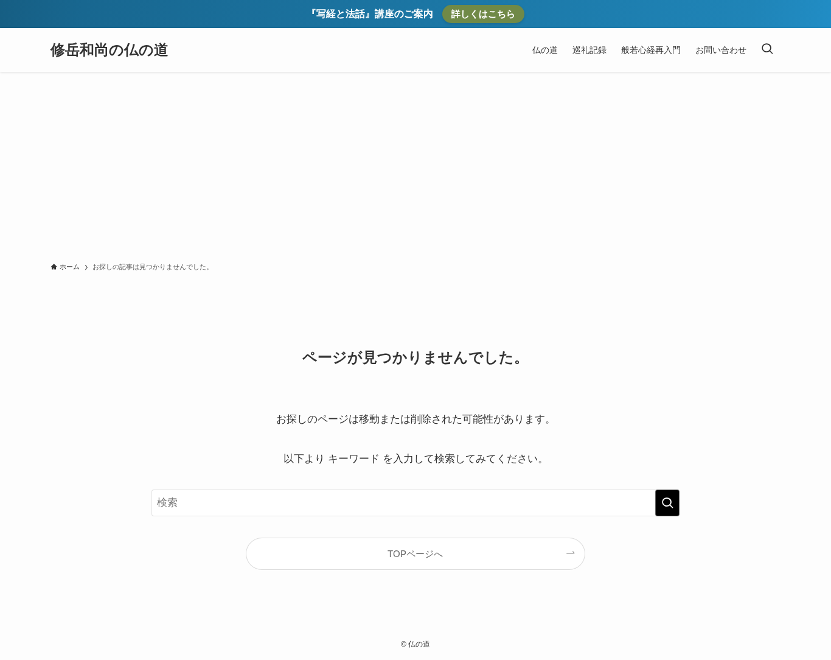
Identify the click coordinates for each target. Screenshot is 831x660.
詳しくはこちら (483, 14)
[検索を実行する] (667, 503)
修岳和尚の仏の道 (109, 50)
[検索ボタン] (767, 50)
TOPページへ (415, 554)
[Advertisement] (415, 163)
